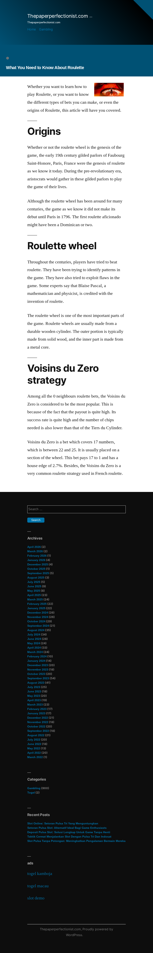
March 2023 (35, 704)
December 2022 (37, 717)
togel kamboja (39, 873)
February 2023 (37, 709)
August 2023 (35, 682)
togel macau (38, 886)
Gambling (46, 29)
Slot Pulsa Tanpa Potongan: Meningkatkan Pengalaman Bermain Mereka (76, 841)
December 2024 (37, 612)
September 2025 (38, 573)
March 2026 (35, 551)
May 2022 (33, 748)
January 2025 (36, 608)
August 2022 (35, 735)
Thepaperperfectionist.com (57, 16)
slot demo (35, 898)
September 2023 (38, 678)
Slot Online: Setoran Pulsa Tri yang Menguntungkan (62, 823)
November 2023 (37, 669)
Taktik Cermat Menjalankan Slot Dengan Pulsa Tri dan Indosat (69, 836)
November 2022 (37, 722)
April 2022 (34, 752)
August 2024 (35, 630)
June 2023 (34, 691)
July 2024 (33, 634)
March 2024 (35, 652)
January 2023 (36, 713)
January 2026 (36, 560)
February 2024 (37, 656)
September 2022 (38, 730)
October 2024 (36, 621)
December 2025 (37, 564)
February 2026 (37, 555)
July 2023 (33, 687)
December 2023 (37, 665)
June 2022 (34, 744)
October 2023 (36, 673)
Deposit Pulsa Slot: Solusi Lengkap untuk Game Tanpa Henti (68, 832)
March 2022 (35, 757)
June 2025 (34, 586)
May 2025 (33, 590)
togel (31, 792)
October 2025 (36, 568)
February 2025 (37, 603)
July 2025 (33, 582)
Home (31, 29)
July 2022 (33, 739)
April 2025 (34, 595)
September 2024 (38, 625)
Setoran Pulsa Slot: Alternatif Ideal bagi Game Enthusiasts (67, 827)
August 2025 (35, 577)
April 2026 (34, 546)
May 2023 (33, 695)
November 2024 (37, 617)
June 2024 (34, 638)
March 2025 (35, 599)
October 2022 (36, 726)
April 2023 (34, 700)
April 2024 (34, 647)
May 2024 (33, 643)
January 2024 (36, 660)
